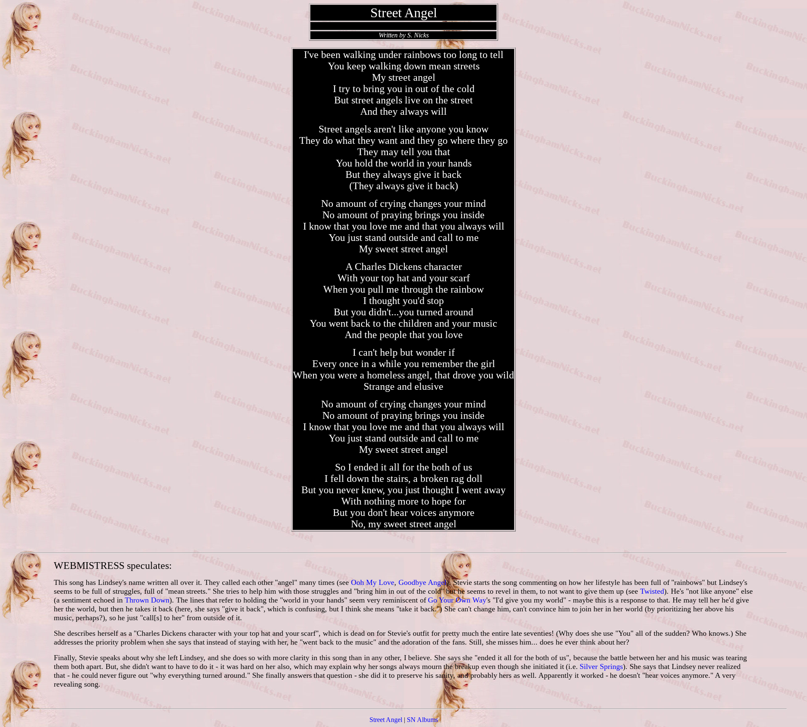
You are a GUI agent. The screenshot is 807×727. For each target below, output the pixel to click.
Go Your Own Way (457, 600)
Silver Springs (601, 666)
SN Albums (422, 719)
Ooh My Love (372, 582)
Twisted (652, 591)
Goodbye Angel (422, 582)
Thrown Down (147, 600)
